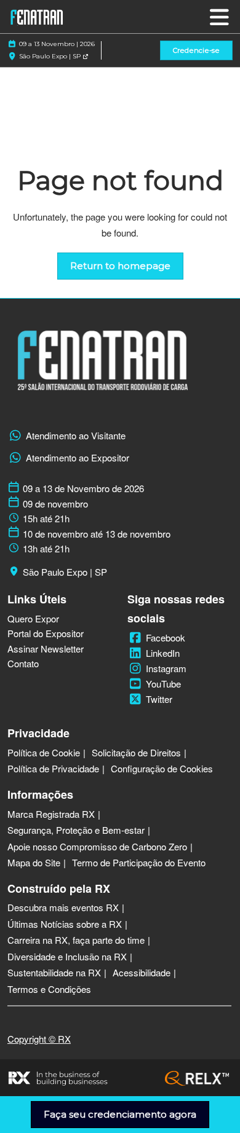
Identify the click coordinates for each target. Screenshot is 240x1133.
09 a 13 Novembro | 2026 (57, 44)
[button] (196, 51)
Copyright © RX (39, 1038)
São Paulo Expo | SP (50, 56)
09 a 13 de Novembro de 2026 (83, 488)
